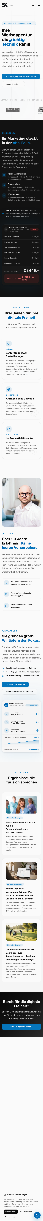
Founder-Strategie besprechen (19, 691)
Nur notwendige (10, 1217)
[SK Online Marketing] (8, 5)
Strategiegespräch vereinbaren (19, 76)
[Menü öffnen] (38, 4)
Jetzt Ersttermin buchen (20, 1026)
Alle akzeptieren (10, 1212)
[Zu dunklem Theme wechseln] (33, 4)
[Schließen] (38, 1194)
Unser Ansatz (12, 84)
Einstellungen (27, 1212)
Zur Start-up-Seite (14, 684)
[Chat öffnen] (37, 1215)
